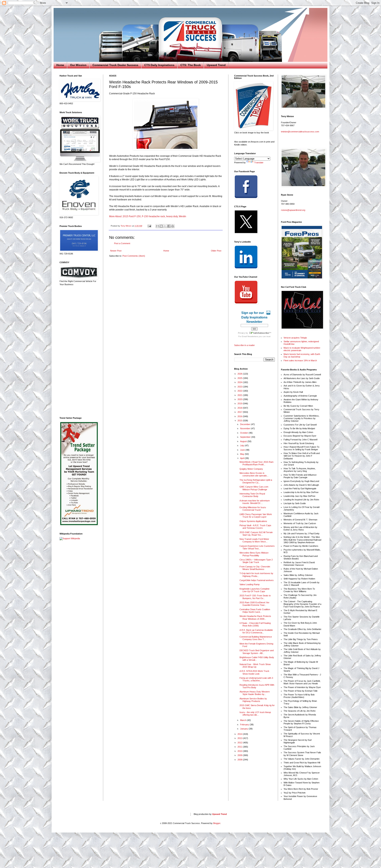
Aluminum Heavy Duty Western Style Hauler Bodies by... (255, 692)
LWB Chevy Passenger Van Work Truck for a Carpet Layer (256, 515)
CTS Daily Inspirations (159, 65)
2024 (240, 382)
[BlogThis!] (161, 226)
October (244, 433)
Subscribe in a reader (244, 345)
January (244, 728)
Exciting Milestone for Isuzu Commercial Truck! (253, 508)
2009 (240, 755)
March (243, 720)
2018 (240, 408)
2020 (240, 399)
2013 (240, 738)
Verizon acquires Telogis (295, 337)
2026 (240, 374)
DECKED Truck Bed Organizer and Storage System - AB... (257, 651)
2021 (240, 395)
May (242, 454)
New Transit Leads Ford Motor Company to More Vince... (254, 540)
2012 (240, 742)
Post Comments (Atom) (133, 256)
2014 (240, 734)
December (245, 424)
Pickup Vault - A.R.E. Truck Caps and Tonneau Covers (255, 526)
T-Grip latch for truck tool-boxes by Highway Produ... (256, 574)
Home (60, 65)
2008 (240, 759)
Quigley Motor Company (251, 469)
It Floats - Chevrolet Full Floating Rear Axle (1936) (255, 624)
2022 (240, 391)
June (242, 450)
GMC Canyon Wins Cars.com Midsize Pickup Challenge (254, 488)
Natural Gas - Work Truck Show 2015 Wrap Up (255, 665)
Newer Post (115, 251)
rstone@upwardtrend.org (293, 210)
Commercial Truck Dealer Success (115, 65)
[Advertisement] (78, 351)
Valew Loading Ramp (250, 584)
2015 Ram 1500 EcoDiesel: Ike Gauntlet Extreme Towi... (254, 603)
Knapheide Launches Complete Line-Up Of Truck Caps (254, 590)
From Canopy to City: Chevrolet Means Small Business (255, 567)
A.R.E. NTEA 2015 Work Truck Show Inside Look (254, 672)
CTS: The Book (190, 65)
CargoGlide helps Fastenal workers (257, 580)
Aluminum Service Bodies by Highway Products (253, 699)
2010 (240, 751)
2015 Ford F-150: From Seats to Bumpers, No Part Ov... (255, 596)
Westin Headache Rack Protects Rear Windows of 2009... (255, 617)
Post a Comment (122, 243)
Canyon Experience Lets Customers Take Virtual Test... (257, 547)
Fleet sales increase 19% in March (300, 360)
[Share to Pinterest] (173, 226)
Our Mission (78, 65)
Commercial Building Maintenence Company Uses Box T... (256, 638)
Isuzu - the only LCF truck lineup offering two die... (255, 713)
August (243, 441)
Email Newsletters (250, 336)
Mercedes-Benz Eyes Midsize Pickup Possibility (254, 554)
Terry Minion (126, 226)
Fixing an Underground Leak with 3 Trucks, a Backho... (256, 679)
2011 (240, 747)
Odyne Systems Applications (253, 521)
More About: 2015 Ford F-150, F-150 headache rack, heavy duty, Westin (147, 216)
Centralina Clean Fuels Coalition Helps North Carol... (255, 610)
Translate (258, 162)
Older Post (216, 251)
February (245, 724)
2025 (240, 378)
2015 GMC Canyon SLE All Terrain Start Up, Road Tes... (256, 533)
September (245, 437)
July (242, 445)
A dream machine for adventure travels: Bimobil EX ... (255, 501)
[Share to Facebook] (169, 226)
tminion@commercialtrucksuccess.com (300, 131)
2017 (240, 412)
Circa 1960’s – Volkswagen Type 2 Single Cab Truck (256, 560)
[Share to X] (165, 226)
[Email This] (158, 226)
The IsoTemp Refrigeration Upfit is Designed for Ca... (256, 481)
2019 (240, 403)
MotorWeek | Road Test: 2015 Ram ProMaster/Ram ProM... (256, 463)
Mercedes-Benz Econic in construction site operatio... (254, 474)
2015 (240, 420)
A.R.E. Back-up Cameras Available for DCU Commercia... (256, 631)
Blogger (216, 823)
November (245, 428)
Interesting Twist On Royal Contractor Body (252, 494)
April (242, 458)
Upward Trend (216, 65)
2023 (240, 386)
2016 (240, 416)
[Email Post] (149, 226)
